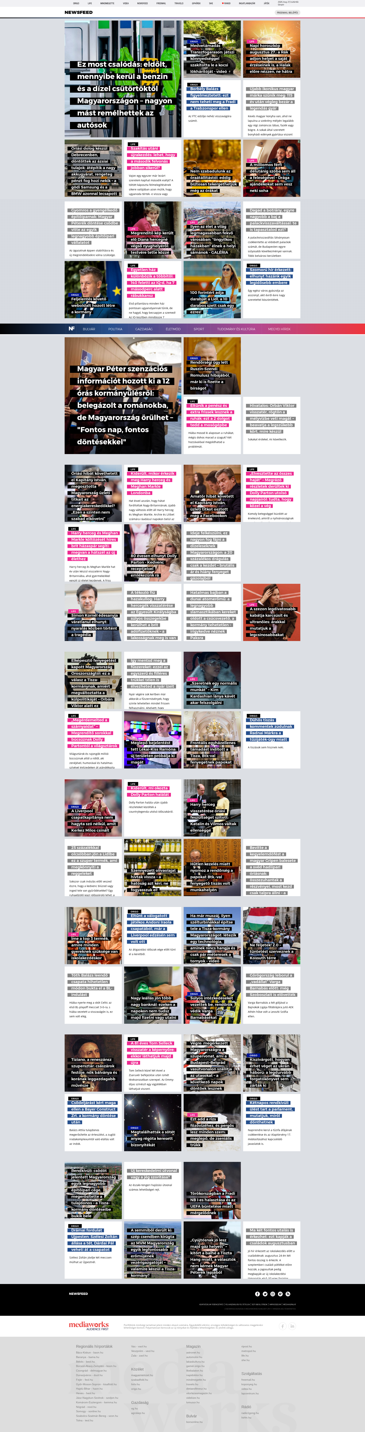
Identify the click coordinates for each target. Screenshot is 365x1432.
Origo (76, 3)
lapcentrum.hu (250, 1393)
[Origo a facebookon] (257, 1294)
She (211, 3)
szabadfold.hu (139, 1379)
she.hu (245, 1360)
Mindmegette (107, 3)
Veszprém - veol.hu (142, 1350)
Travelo (179, 3)
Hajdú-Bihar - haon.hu (89, 1388)
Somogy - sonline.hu (88, 1411)
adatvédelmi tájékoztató (211, 1305)
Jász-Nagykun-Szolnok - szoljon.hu (97, 1397)
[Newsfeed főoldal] (78, 1294)
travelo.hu (192, 1384)
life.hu (245, 1355)
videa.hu (246, 1388)
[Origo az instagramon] (272, 1294)
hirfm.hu (246, 1417)
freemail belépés (287, 12)
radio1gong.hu (250, 1412)
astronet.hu (193, 1352)
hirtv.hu (135, 1384)
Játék (266, 3)
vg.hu (134, 1408)
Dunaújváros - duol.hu (89, 1375)
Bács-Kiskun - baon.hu (89, 1352)
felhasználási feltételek (237, 1305)
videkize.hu (193, 1397)
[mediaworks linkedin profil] (292, 1326)
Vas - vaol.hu (139, 1346)
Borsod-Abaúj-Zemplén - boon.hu (96, 1366)
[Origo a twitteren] (265, 1294)
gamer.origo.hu (195, 1366)
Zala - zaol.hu (139, 1355)
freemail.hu (248, 1379)
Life (90, 3)
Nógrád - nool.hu (86, 1406)
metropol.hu (248, 1350)
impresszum (275, 1305)
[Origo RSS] (288, 1294)
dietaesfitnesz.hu (196, 1388)
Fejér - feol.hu (84, 1379)
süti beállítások (259, 1305)
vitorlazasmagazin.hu (199, 1393)
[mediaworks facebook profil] (282, 1326)
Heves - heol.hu (85, 1393)
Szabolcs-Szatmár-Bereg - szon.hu (97, 1415)
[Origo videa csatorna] (280, 1294)
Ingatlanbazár (247, 3)
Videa (126, 3)
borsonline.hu (194, 1421)
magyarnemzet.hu (142, 1375)
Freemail (161, 3)
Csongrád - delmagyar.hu (91, 1370)
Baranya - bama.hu (87, 1357)
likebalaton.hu (194, 1370)
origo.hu (136, 1388)
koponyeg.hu (249, 1384)
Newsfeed (142, 3)
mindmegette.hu (196, 1379)
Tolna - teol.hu (84, 1420)
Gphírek (196, 3)
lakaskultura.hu (195, 1361)
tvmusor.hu (193, 1402)
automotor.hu (194, 1357)
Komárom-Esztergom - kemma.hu (96, 1402)
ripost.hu (246, 1346)
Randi (227, 3)
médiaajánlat (289, 1305)
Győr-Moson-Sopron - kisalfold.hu (96, 1384)
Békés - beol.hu (85, 1361)
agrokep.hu (138, 1412)
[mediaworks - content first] (89, 1326)
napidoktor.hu (194, 1375)
